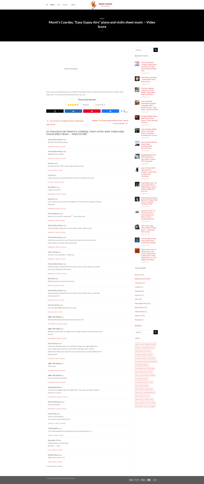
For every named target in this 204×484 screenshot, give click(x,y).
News (73, 5)
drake (150, 354)
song (151, 399)
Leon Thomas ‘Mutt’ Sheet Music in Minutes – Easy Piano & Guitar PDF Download (149, 172)
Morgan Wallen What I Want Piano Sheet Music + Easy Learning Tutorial (149, 119)
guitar (144, 358)
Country (138, 287)
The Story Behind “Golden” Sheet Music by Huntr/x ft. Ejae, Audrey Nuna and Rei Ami (149, 66)
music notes (144, 375)
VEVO (148, 403)
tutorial (142, 403)
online (150, 382)
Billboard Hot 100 (141, 279)
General (138, 291)
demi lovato (138, 351)
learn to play (139, 372)
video (153, 403)
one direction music (141, 382)
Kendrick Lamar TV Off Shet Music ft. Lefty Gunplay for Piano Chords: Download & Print (148, 215)
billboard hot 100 (151, 344)
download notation (141, 354)
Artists (137, 275)
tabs (136, 403)
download (147, 351)
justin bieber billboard (141, 365)
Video (52, 5)
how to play (151, 358)
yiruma (146, 406)
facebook (138, 358)
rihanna (142, 396)
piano (137, 385)
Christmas (138, 283)
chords (137, 348)
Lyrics (65, 5)
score (147, 396)
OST (58, 5)
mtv (151, 372)
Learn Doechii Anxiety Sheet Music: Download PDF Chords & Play (149, 145)
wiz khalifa (138, 406)
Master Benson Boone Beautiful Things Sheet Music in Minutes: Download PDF (149, 201)
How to (137, 295)
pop (136, 396)
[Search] (47, 5)
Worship (138, 320)
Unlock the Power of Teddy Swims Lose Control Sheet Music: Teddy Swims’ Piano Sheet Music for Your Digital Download (148, 254)
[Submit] (156, 50)
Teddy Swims (139, 311)
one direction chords (141, 379)
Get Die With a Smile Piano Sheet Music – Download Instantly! (148, 241)
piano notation (139, 389)
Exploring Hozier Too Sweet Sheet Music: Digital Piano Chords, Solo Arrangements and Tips (149, 187)
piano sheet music (149, 392)
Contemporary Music (148, 348)
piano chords (144, 385)
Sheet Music (139, 307)
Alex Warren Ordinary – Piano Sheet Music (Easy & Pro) (149, 79)
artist (142, 344)
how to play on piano (141, 361)
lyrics (146, 372)
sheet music (138, 399)
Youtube (152, 406)
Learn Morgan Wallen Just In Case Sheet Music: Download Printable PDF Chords (149, 132)
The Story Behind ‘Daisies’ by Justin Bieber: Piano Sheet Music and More (148, 91)
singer (146, 399)
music (137, 375)
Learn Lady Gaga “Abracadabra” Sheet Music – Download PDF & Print (148, 229)
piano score (138, 392)
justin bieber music (140, 368)
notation (152, 375)
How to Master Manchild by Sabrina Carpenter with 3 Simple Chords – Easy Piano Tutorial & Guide (149, 105)
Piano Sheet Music (141, 303)
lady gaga (151, 368)
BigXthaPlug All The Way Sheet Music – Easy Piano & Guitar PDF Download (148, 158)
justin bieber (153, 361)
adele (137, 344)
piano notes (149, 389)
